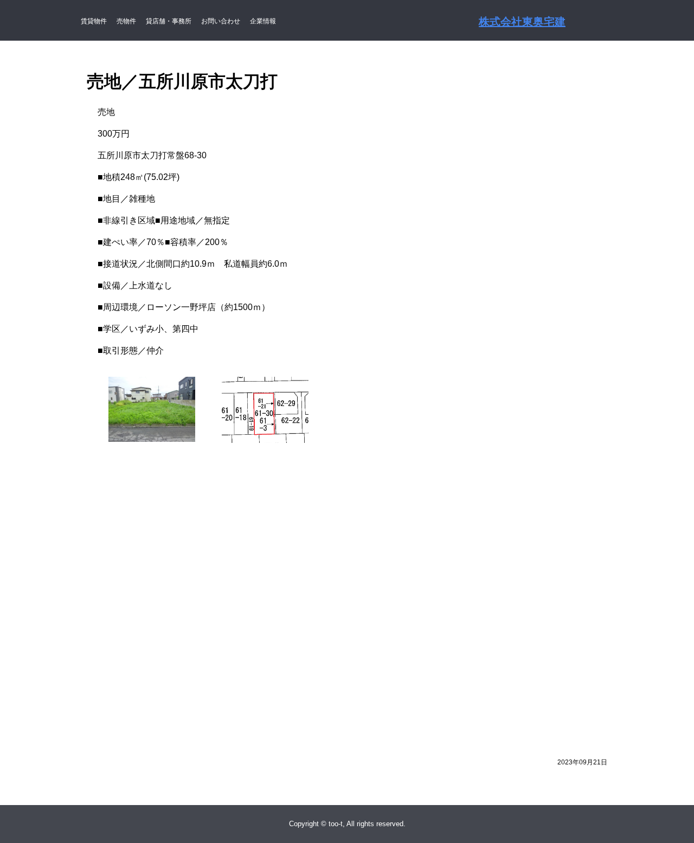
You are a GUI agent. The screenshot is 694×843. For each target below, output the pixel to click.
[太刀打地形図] (265, 383)
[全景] (151, 383)
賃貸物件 (94, 21)
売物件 (126, 21)
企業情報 (263, 21)
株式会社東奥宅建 (522, 22)
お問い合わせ (220, 21)
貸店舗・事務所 (168, 21)
